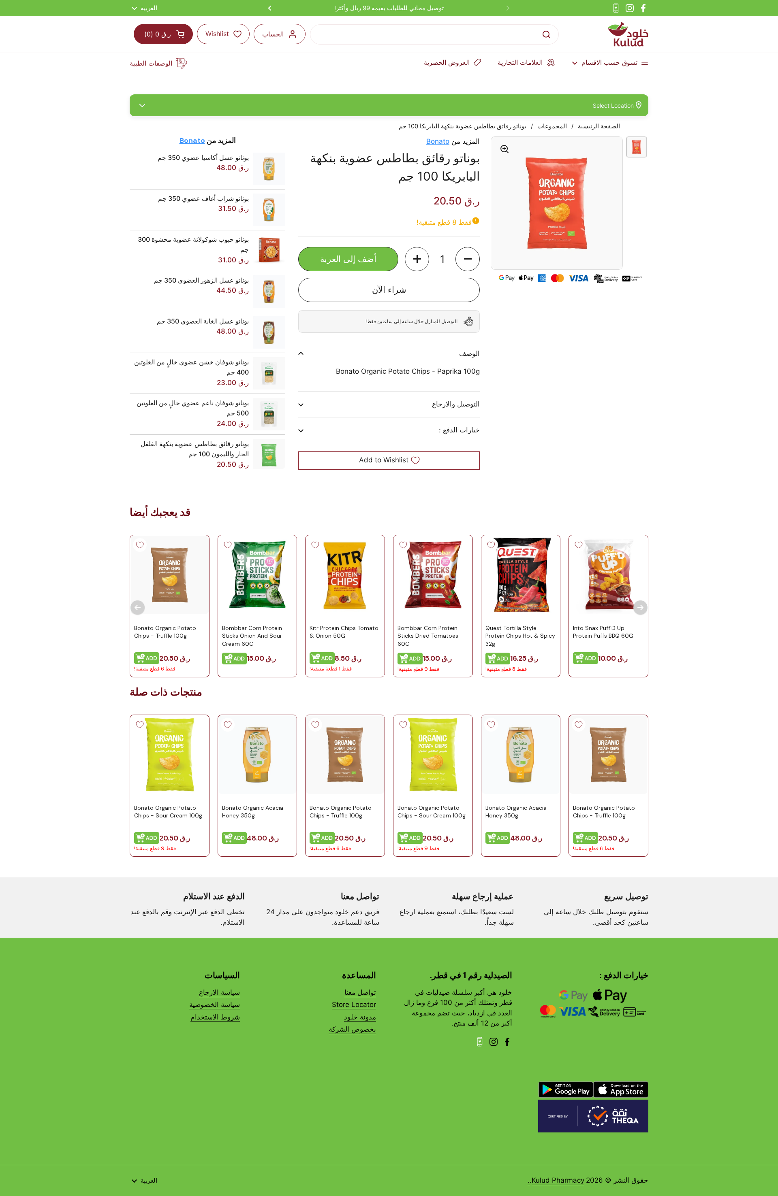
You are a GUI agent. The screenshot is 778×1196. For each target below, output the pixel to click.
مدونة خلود (360, 1017)
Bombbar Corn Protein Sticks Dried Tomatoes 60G (428, 635)
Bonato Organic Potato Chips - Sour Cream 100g (432, 811)
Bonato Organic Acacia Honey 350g (516, 811)
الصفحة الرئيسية (599, 126)
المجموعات (552, 126)
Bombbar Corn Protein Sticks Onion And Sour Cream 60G (252, 635)
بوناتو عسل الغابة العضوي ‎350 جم (203, 321)
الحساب (273, 34)
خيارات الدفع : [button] (459, 430)
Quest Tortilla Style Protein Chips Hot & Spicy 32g (520, 635)
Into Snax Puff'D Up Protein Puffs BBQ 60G (603, 631)
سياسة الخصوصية (214, 1004)
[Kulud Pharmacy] (628, 34)
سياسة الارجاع (219, 992)
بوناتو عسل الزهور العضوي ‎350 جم (201, 280)
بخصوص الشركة (352, 1029)
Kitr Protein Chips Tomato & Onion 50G (344, 631)
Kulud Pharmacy (558, 1180)
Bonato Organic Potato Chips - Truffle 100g (165, 631)
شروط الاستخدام (215, 1017)
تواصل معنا (360, 992)
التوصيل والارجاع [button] (456, 404)
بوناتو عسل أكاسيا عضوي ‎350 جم (203, 157)
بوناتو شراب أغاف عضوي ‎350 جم (203, 198)
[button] (467, 259)
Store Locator (354, 1004)
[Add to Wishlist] (578, 545)
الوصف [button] (469, 353)
